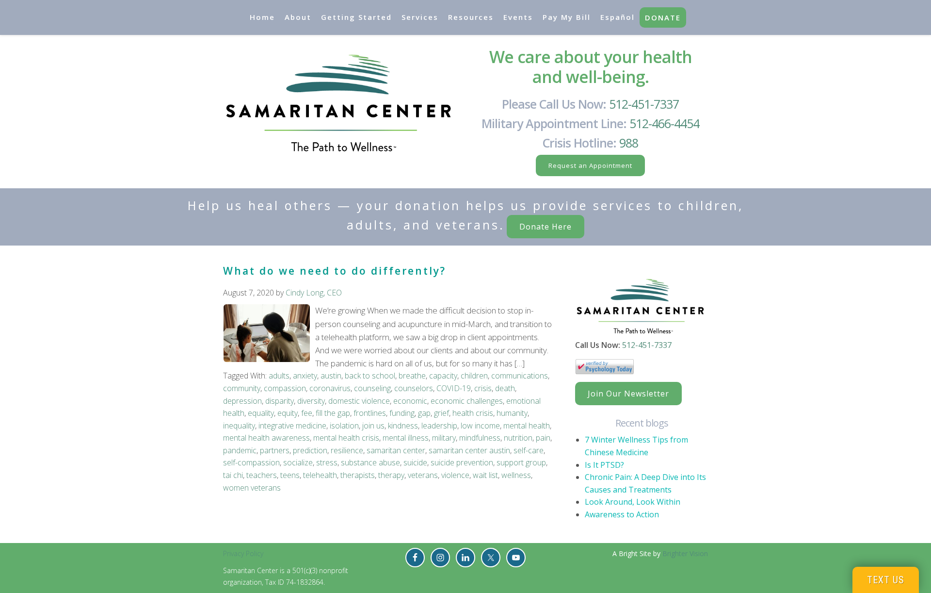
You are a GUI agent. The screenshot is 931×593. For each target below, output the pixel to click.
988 (628, 142)
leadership (439, 425)
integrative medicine (292, 425)
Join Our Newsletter (628, 393)
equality (261, 413)
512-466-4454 (664, 123)
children (474, 375)
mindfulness (479, 437)
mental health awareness (266, 437)
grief (441, 413)
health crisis (472, 413)
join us (373, 425)
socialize (298, 462)
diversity (311, 400)
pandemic (240, 450)
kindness (403, 425)
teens (290, 475)
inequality (239, 425)
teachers (261, 475)
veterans (423, 475)
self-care (529, 450)
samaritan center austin (469, 450)
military (444, 437)
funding (402, 413)
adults (279, 375)
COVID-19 (453, 388)
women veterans (252, 487)
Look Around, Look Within (632, 501)
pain (543, 437)
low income (480, 425)
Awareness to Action (622, 514)
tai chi (233, 475)
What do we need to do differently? (334, 271)
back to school (370, 375)
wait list (485, 475)
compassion (285, 388)
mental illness (406, 437)
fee (306, 413)
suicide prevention (462, 462)
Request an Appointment (590, 165)
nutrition (518, 437)
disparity (279, 400)
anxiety (305, 375)
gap (424, 413)
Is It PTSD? (604, 465)
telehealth (320, 475)
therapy (391, 475)
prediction (310, 450)
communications (519, 375)
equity (287, 413)
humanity (512, 413)
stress (326, 462)
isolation (344, 425)
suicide (415, 462)
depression (242, 400)
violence (455, 475)
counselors (413, 388)
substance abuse (370, 462)
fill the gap (333, 413)
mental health (526, 425)
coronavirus (330, 388)
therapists (357, 475)
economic (410, 400)
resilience (347, 450)
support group (521, 462)
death (505, 388)
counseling (372, 388)
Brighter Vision (685, 553)
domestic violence (359, 400)
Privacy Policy (243, 553)
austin (331, 375)
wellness (516, 475)
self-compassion (251, 462)
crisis (483, 388)
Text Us (885, 580)
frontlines (369, 413)
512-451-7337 (644, 104)
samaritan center (396, 450)
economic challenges (467, 400)
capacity (443, 375)
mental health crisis (346, 437)
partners (274, 450)
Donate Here (545, 226)
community (241, 388)
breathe (412, 375)
